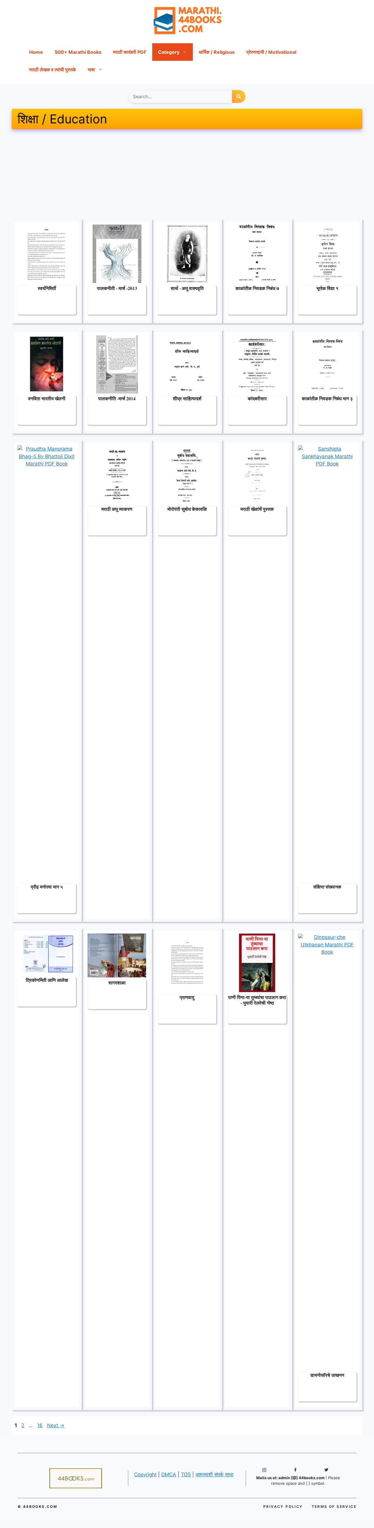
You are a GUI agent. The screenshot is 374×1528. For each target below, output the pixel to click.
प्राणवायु (187, 997)
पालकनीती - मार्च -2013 (117, 288)
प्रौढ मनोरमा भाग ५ (47, 886)
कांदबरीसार (257, 398)
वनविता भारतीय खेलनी (46, 398)
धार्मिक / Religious (217, 52)
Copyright (145, 1474)
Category (168, 52)
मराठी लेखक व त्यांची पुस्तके (52, 70)
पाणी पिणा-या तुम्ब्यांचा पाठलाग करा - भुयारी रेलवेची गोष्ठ (257, 1000)
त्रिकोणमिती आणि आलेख (47, 980)
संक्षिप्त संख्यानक (327, 886)
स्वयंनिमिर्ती (47, 288)
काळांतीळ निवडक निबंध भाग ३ (327, 398)
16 (40, 1425)
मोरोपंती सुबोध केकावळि (187, 509)
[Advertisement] (187, 175)
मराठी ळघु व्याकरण (116, 509)
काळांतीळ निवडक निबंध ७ (257, 288)
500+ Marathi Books (78, 52)
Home (36, 52)
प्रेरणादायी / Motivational (271, 52)
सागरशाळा (117, 982)
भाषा (91, 70)
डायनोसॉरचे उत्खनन (327, 1375)
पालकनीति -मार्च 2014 (117, 398)
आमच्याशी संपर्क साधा (214, 1474)
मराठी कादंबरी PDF (129, 52)
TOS (186, 1474)
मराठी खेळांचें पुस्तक (257, 509)
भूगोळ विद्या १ (327, 288)
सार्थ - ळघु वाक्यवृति (187, 288)
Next (55, 1425)
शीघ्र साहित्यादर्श (187, 398)
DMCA (168, 1474)
